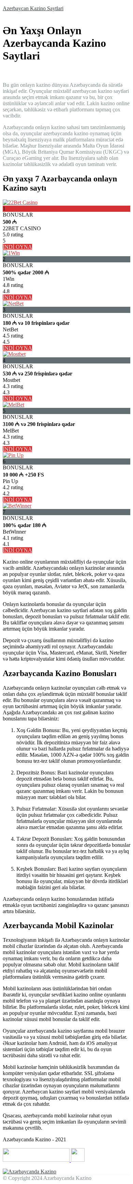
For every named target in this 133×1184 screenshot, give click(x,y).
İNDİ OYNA (17, 247)
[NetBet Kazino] (13, 303)
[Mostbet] (14, 354)
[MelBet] (13, 405)
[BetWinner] (17, 506)
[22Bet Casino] (20, 202)
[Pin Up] (13, 455)
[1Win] (11, 253)
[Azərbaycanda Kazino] (29, 1171)
